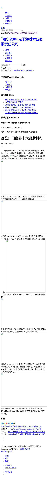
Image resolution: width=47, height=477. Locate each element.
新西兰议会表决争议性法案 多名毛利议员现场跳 (26, 432)
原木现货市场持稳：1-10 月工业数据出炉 (21, 100)
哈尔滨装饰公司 (36, 426)
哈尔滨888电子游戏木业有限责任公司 (22, 33)
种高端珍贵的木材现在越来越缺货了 (19, 107)
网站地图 (4, 452)
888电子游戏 (19, 70)
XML (11, 452)
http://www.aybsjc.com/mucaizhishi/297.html (25, 429)
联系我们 (8, 23)
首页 (7, 13)
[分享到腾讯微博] (9, 423)
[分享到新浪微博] (7, 423)
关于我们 (8, 16)
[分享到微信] (14, 423)
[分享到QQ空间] (4, 423)
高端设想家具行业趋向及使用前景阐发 (20, 105)
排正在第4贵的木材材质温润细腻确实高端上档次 (26, 434)
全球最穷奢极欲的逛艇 (14, 102)
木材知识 (8, 18)
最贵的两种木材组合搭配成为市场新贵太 (21, 110)
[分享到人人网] (12, 423)
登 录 (3, 28)
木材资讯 (8, 21)
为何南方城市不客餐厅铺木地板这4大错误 (21, 113)
